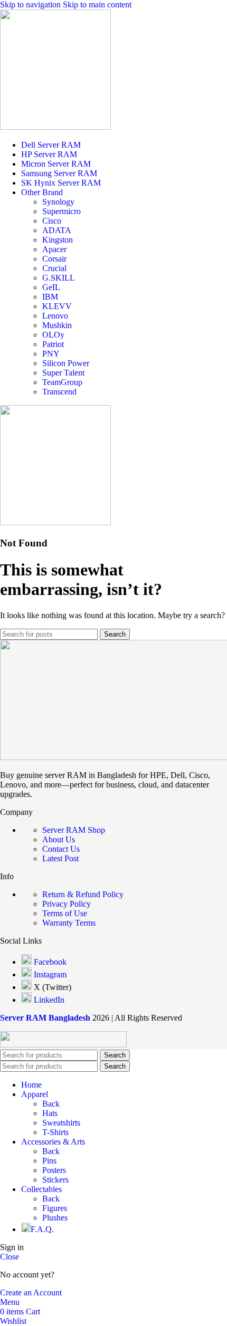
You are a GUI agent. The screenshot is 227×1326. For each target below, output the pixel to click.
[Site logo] (55, 126)
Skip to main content (97, 4)
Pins (49, 1160)
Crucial (54, 268)
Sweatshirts (61, 1122)
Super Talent (63, 372)
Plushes (55, 1217)
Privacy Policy (66, 903)
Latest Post (60, 858)
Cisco (51, 220)
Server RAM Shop (73, 829)
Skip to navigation (31, 4)
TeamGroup (62, 382)
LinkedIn (49, 999)
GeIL (51, 287)
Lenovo (55, 315)
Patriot (53, 344)
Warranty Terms (69, 922)
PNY (51, 353)
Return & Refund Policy (83, 894)
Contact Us (61, 848)
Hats (50, 1113)
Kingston (57, 239)
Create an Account (31, 1292)
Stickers (55, 1179)
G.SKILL (58, 277)
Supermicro (61, 211)
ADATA (56, 230)
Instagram (50, 974)
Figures (54, 1208)
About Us (58, 839)
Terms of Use (64, 913)
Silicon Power (65, 363)
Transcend (59, 391)
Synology (58, 201)
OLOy (53, 334)
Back (51, 1103)
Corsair (54, 258)
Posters (54, 1170)
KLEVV (57, 306)
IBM (50, 296)
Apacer (54, 249)
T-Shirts (55, 1132)
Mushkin (57, 325)
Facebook (50, 961)
